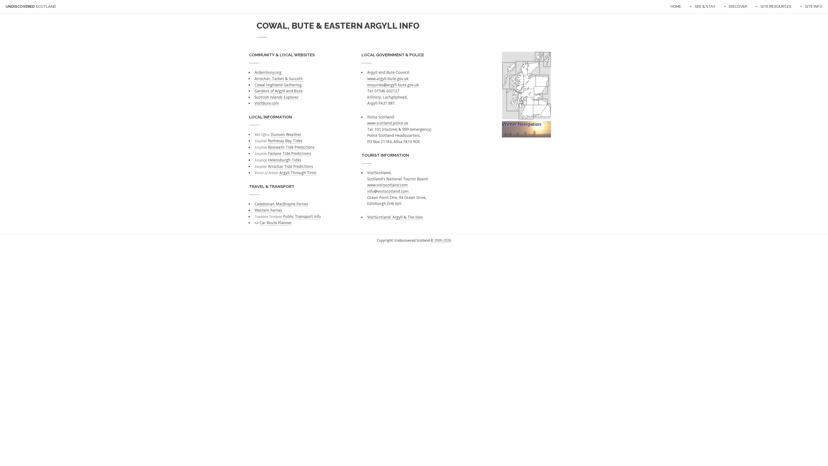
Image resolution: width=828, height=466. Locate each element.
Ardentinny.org (268, 72)
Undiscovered (31, 6)
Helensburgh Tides (284, 159)
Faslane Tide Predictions (289, 153)
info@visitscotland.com (388, 191)
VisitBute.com (267, 103)
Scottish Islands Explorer (276, 97)
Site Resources (776, 6)
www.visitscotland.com (387, 184)
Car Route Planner (276, 222)
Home (676, 6)
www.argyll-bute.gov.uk (387, 78)
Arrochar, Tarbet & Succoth (279, 78)
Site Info (813, 6)
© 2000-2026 (441, 240)
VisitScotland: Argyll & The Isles (395, 217)
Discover (738, 6)
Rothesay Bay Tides (285, 140)
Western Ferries (268, 210)
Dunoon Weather (286, 134)
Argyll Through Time (297, 172)
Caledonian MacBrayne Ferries (281, 203)
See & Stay (705, 6)
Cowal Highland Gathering (278, 84)
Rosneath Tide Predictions (291, 147)
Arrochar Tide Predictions (290, 166)
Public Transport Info (302, 216)
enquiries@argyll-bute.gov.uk (393, 84)
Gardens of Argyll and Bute (279, 90)
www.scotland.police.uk (387, 123)
